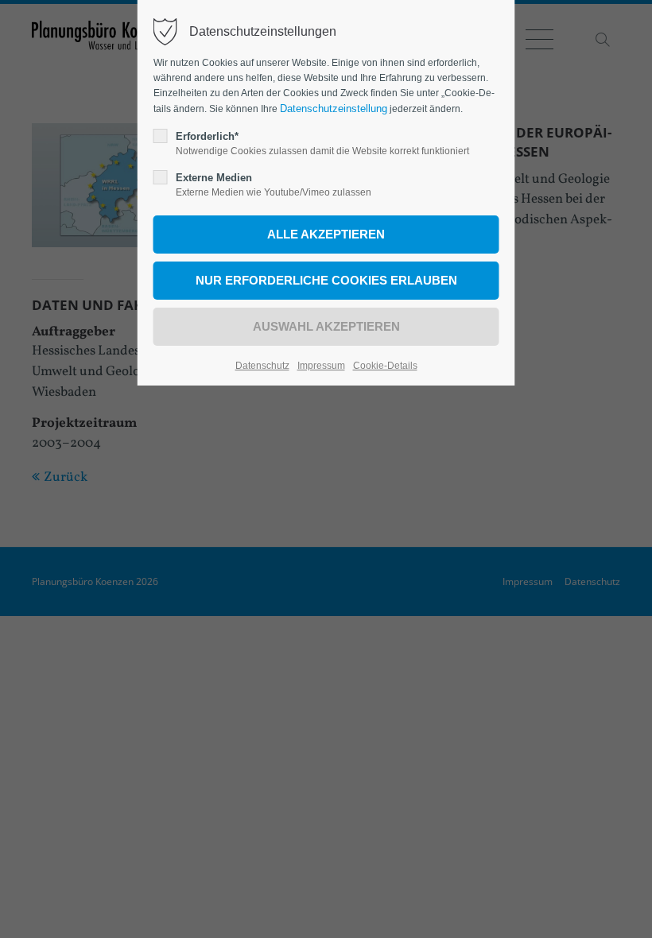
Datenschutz (262, 365)
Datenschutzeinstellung (333, 108)
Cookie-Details (385, 365)
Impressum (321, 365)
